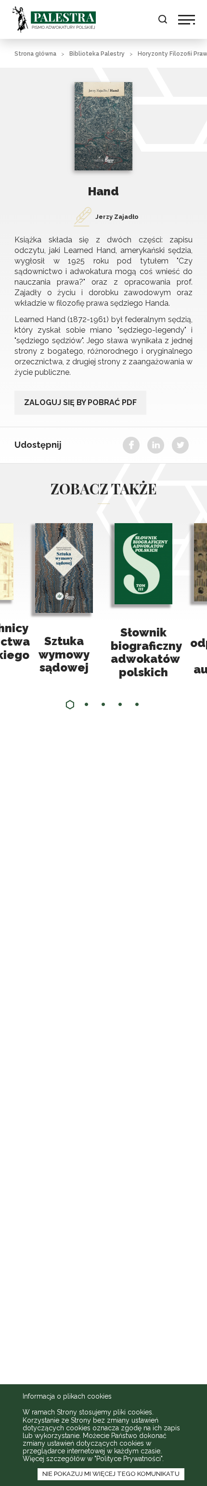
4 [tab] (120, 704)
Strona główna (35, 53)
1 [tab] (69, 704)
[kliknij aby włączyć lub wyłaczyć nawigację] (186, 19)
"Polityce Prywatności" (128, 1458)
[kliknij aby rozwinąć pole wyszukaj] (162, 19)
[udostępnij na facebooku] (131, 445)
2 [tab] (87, 704)
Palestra (54, 19)
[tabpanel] (143, 601)
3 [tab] (103, 704)
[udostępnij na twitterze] (180, 445)
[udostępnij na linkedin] (155, 445)
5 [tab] (137, 704)
